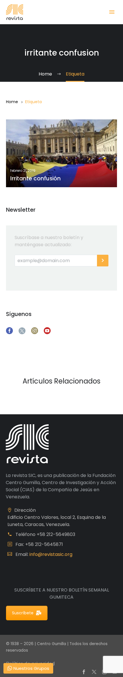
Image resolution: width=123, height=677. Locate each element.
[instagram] (34, 330)
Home (12, 102)
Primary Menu (112, 12)
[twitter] (22, 330)
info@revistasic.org (50, 554)
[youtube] (47, 330)
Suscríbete (22, 613)
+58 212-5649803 (56, 534)
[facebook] (9, 330)
